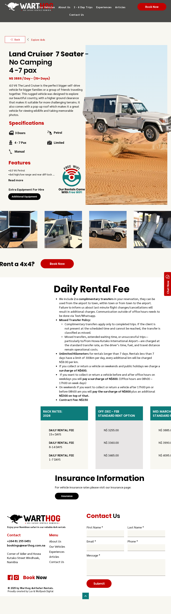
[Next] (85, 596)
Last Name (135, 527)
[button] (46, 7)
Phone (132, 541)
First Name (94, 527)
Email (90, 541)
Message (92, 555)
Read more (15, 180)
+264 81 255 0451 (19, 541)
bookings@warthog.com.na (26, 545)
